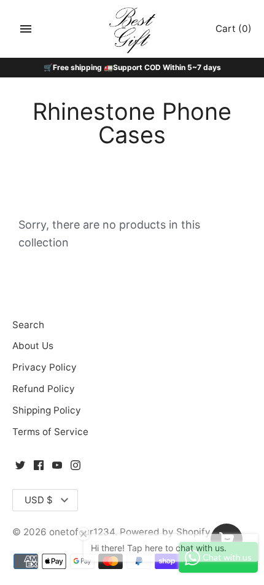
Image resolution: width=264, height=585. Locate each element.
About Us (32, 345)
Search (28, 325)
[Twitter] (20, 468)
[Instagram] (75, 468)
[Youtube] (57, 468)
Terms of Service (50, 432)
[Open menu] (25, 28)
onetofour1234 (82, 532)
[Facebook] (39, 468)
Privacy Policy (44, 367)
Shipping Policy (46, 410)
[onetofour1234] (132, 29)
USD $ (39, 500)
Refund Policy (43, 389)
